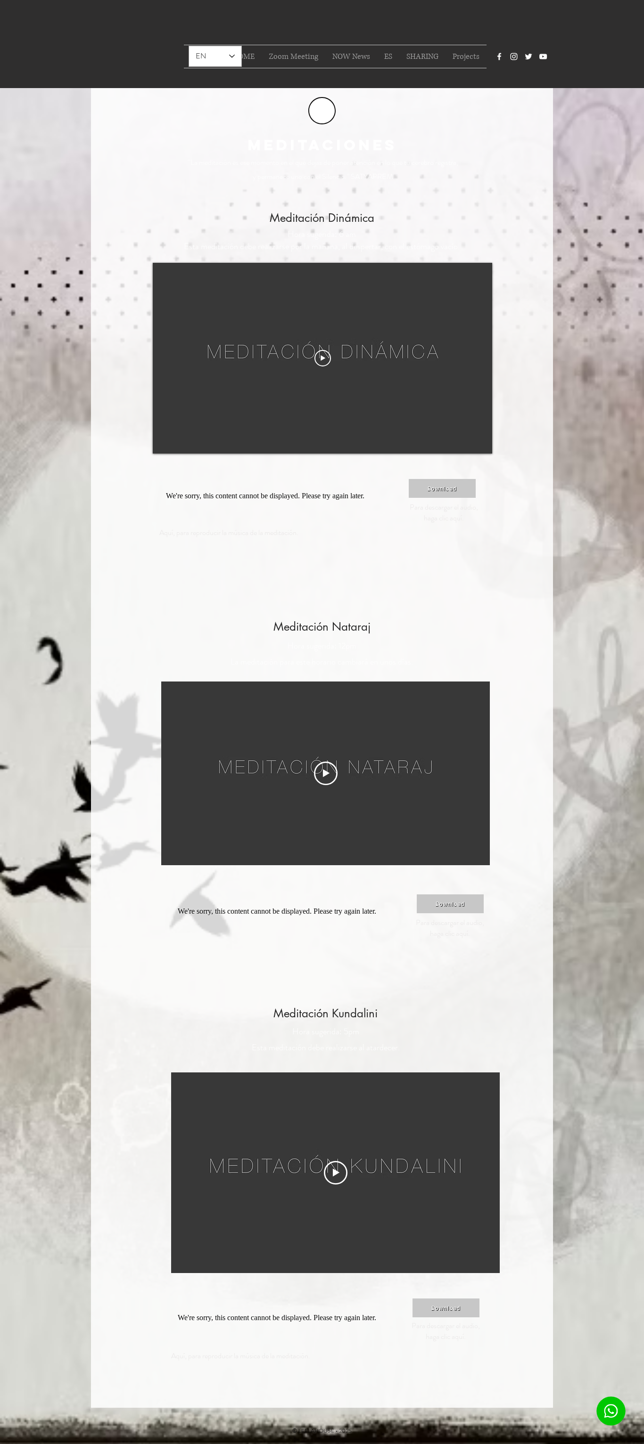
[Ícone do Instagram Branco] (514, 56)
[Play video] (322, 358)
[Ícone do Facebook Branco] (499, 56)
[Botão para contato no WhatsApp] (611, 1411)
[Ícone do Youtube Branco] (543, 56)
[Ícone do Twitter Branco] (528, 56)
